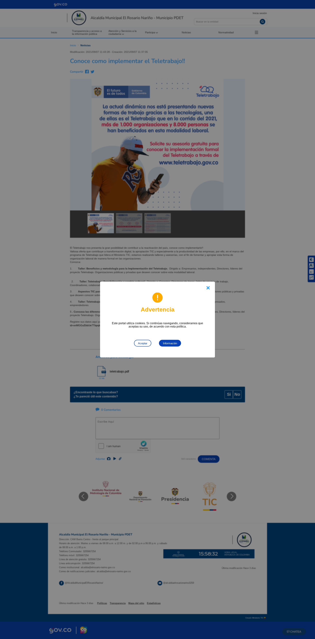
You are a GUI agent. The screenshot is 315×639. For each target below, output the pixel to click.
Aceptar (142, 343)
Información (170, 343)
